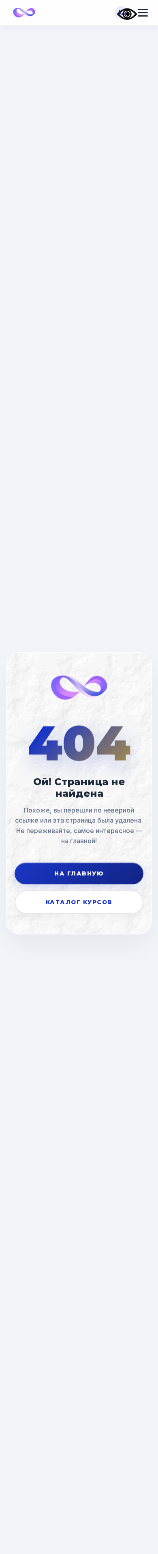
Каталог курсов (79, 901)
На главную (79, 873)
